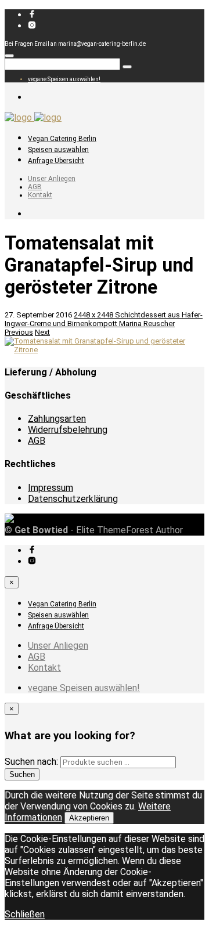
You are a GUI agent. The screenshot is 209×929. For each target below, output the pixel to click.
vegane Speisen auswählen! (64, 79)
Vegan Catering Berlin (62, 139)
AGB (35, 187)
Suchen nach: (31, 761)
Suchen (22, 774)
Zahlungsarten (57, 418)
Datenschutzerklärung (73, 498)
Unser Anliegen (51, 179)
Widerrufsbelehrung (67, 429)
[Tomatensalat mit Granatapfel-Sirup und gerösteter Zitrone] (104, 349)
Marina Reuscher (147, 323)
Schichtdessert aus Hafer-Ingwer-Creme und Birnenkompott (104, 319)
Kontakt (40, 195)
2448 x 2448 (94, 314)
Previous (19, 332)
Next (42, 332)
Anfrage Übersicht (56, 161)
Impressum (50, 487)
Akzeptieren (89, 818)
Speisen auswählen (58, 150)
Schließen (25, 914)
